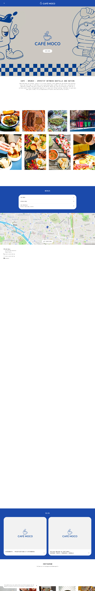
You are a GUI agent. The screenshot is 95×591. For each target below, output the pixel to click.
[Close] (36, 585)
